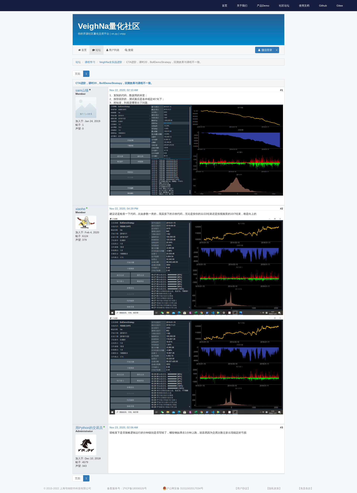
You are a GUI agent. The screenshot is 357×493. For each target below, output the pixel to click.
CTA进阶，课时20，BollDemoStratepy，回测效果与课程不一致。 (114, 83)
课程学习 (90, 62)
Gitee (340, 5)
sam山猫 (82, 90)
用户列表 (113, 49)
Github (323, 5)
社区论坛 (284, 5)
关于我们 (242, 5)
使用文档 (304, 5)
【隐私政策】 (274, 488)
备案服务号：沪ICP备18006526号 (127, 488)
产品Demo (263, 5)
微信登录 (266, 49)
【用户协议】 (242, 488)
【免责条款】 (305, 488)
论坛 (98, 49)
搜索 (130, 49)
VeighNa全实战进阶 (110, 62)
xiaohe (80, 209)
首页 (224, 5)
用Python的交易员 (89, 428)
